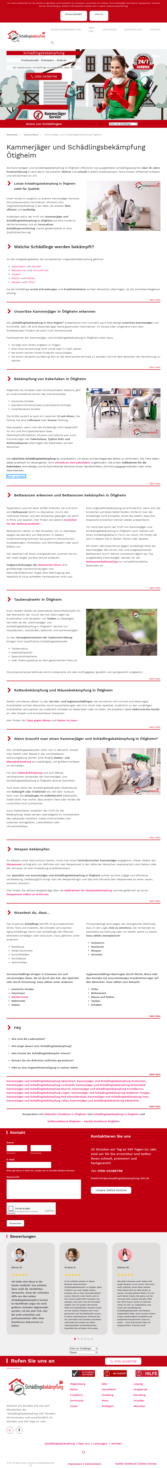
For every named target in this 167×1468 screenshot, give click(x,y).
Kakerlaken (18, 266)
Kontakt (155, 29)
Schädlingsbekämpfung (66, 29)
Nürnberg (140, 1395)
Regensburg (77, 1383)
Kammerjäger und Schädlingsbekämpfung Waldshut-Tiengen (110, 1092)
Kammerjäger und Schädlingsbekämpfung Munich (39, 1088)
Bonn (105, 1400)
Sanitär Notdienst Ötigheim (102, 1121)
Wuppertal (140, 1389)
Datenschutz (93, 1463)
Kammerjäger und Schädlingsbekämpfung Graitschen (111, 1081)
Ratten (16, 278)
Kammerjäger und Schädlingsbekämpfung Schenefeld (110, 1084)
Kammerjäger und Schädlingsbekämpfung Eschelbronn (107, 1088)
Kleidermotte (19, 997)
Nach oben (154, 300)
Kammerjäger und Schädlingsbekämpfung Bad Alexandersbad (46, 1096)
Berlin (74, 1389)
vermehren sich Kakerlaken (72, 462)
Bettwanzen (18, 270)
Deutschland (31, 134)
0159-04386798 (110, 1171)
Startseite (12, 134)
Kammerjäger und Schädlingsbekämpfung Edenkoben (104, 1100)
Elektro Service (148, 1463)
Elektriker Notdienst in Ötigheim (65, 1114)
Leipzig (138, 1383)
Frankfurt (76, 1395)
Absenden (15, 1223)
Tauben (16, 274)
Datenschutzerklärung (117, 6)
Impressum (75, 1463)
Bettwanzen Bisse (49, 564)
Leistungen (109, 29)
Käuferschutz (133, 29)
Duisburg (108, 1395)
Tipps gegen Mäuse (38, 720)
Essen (74, 1406)
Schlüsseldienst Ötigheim (64, 1121)
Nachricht (14, 1177)
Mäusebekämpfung (19, 761)
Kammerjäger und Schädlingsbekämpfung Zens (118, 1096)
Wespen (16, 282)
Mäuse (30, 278)
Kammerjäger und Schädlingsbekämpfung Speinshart (41, 1081)
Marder (36, 266)
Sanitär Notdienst (125, 1463)
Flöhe (31, 282)
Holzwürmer (41, 270)
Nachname (35, 1153)
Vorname (11, 1153)
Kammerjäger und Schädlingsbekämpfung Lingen (38, 1092)
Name (11, 1142)
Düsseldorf (109, 1389)
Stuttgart (108, 1406)
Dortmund (76, 1400)
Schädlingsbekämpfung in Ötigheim (116, 1114)
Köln (104, 1383)
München (139, 1406)
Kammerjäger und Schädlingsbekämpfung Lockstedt (40, 1084)
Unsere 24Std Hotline (111, 1190)
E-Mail (12, 1159)
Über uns (92, 29)
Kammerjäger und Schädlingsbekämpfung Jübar (37, 1100)
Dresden (139, 1400)
